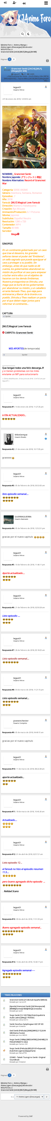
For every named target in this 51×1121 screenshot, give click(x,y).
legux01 (16, 74)
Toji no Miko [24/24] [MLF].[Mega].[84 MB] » (33, 79)
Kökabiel (22, 1026)
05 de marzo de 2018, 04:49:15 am (22, 732)
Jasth (21, 1011)
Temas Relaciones (13, 995)
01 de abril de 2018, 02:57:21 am (22, 854)
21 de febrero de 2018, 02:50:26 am (23, 607)
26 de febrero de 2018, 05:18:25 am (23, 650)
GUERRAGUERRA (23, 516)
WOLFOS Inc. (6, 49)
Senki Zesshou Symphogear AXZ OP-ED (26, 1024)
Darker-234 (23, 1044)
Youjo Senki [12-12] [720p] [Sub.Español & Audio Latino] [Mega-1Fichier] (27, 1016)
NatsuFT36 (23, 1053)
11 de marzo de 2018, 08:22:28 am (23, 769)
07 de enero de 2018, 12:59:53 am (16, 99)
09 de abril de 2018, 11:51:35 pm (22, 919)
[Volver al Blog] (24, 3)
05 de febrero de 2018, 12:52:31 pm (23, 528)
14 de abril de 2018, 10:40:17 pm (22, 962)
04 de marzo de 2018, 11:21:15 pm (23, 690)
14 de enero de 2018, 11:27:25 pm (22, 407)
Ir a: (12, 1097)
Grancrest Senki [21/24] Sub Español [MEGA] (28, 1000)
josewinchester (21, 720)
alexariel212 (23, 1020)
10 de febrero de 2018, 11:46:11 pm (23, 564)
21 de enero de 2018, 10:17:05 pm (22, 449)
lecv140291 (23, 1035)
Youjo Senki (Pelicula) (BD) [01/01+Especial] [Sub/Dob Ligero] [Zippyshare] (27, 1049)
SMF (31, 1116)
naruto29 (22, 1002)
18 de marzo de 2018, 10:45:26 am (23, 811)
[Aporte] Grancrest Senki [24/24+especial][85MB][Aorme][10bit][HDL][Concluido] (27, 1007)
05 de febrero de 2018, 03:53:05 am (23, 485)
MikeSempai (21, 434)
